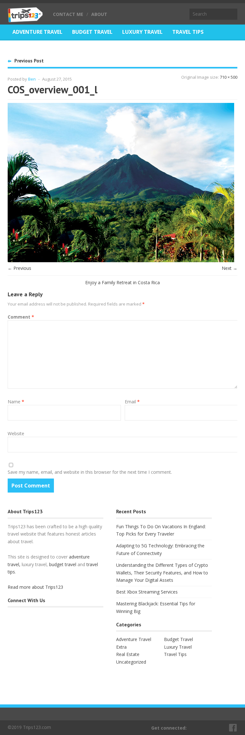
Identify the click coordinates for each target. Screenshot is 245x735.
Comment (21, 317)
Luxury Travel (142, 31)
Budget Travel (92, 31)
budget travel (62, 564)
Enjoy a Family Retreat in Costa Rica (122, 282)
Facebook (233, 728)
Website (16, 433)
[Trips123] (25, 19)
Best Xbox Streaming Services (147, 592)
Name (16, 402)
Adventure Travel (37, 31)
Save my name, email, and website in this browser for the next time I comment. (90, 472)
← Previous (19, 268)
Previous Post (29, 61)
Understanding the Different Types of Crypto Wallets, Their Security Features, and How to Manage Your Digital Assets (162, 572)
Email (132, 402)
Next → (229, 268)
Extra (121, 647)
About (99, 14)
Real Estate (28, 47)
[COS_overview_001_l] (121, 260)
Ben (32, 79)
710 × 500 (228, 77)
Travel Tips (188, 31)
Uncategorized (131, 662)
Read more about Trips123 (35, 587)
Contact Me (68, 14)
